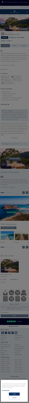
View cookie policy (5, 390)
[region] (14, 391)
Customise (14, 397)
